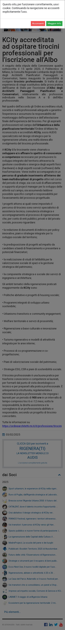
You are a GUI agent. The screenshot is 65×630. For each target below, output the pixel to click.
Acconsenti (38, 23)
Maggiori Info (54, 23)
